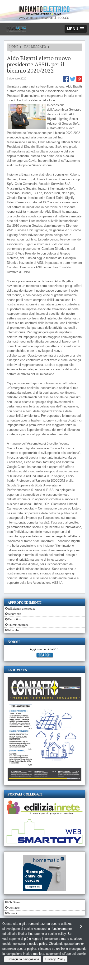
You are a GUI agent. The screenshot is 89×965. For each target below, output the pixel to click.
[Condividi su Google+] (79, 81)
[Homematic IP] (44, 857)
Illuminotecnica (18, 625)
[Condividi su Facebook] (66, 81)
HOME (13, 46)
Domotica (14, 619)
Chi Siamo (14, 902)
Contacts (14, 907)
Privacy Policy (55, 959)
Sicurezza (14, 614)
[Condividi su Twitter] (73, 81)
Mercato (13, 630)
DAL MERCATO (35, 46)
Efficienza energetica (21, 608)
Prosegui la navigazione (22, 959)
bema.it (13, 913)
